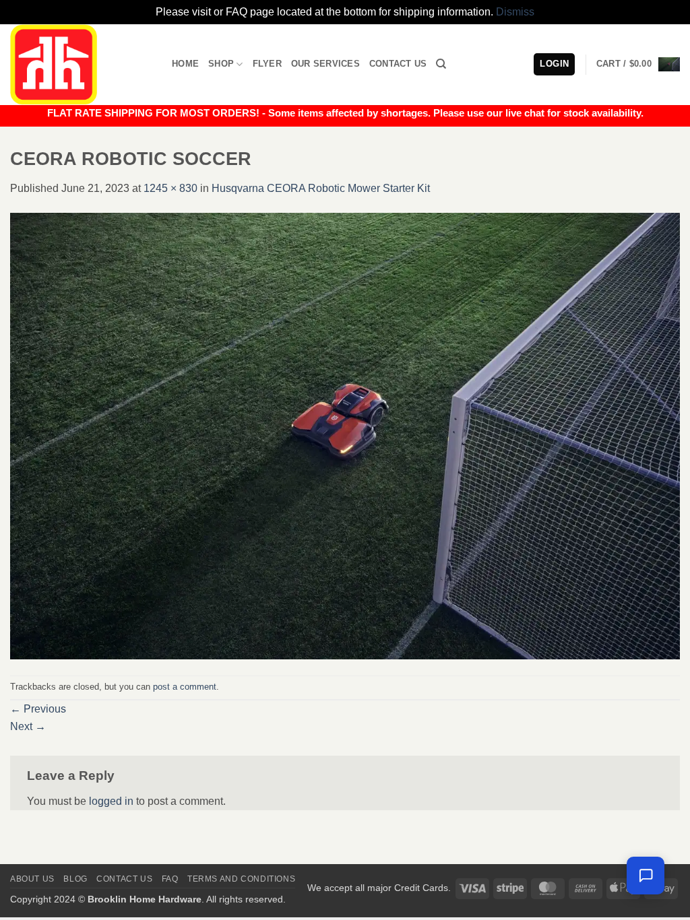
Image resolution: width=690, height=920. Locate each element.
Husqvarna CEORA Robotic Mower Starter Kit (321, 188)
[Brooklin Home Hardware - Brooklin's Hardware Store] (81, 64)
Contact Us (398, 64)
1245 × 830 (170, 188)
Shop (221, 64)
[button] (638, 64)
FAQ (170, 879)
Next (28, 726)
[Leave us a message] (645, 875)
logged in (111, 801)
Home (185, 64)
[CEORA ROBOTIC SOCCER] (345, 435)
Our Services (325, 64)
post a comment (184, 687)
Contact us (124, 879)
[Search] (441, 64)
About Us (32, 879)
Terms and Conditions (241, 879)
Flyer (267, 64)
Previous (38, 709)
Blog (75, 879)
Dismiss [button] (515, 12)
